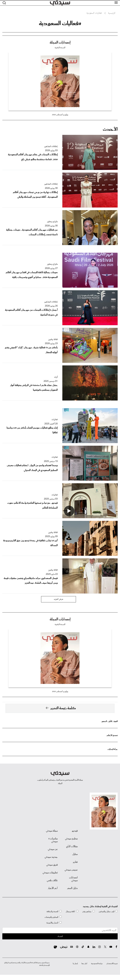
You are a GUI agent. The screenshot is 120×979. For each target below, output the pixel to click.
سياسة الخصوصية (97, 963)
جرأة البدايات (113, 749)
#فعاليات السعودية (60, 23)
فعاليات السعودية (94, 13)
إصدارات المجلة (60, 42)
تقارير (75, 862)
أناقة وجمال (70, 911)
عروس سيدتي (71, 869)
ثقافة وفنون (53, 339)
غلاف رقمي (52, 880)
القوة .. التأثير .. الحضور (109, 721)
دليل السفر (72, 888)
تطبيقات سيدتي (50, 872)
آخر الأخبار (53, 888)
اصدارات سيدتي (73, 879)
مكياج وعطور (52, 222)
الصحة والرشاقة (52, 911)
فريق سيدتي (52, 864)
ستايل (75, 854)
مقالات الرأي (72, 846)
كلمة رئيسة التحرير (63, 708)
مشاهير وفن (86, 911)
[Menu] (116, 2)
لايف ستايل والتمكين (106, 911)
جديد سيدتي (51, 857)
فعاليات (55, 420)
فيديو (75, 830)
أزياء (56, 377)
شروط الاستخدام (112, 963)
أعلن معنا (84, 963)
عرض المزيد (58, 599)
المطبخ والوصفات (51, 917)
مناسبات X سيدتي (53, 840)
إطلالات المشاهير (51, 146)
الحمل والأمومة (52, 922)
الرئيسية (111, 13)
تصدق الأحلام (112, 735)
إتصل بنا (75, 963)
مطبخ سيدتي (71, 838)
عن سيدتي (53, 849)
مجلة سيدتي (52, 830)
